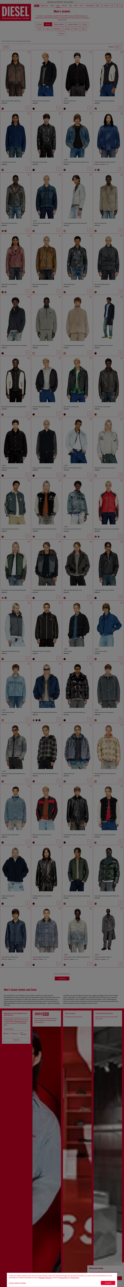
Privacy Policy (63, 1277)
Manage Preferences (45, 1277)
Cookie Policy (75, 1277)
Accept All (108, 1283)
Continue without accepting (17, 1283)
